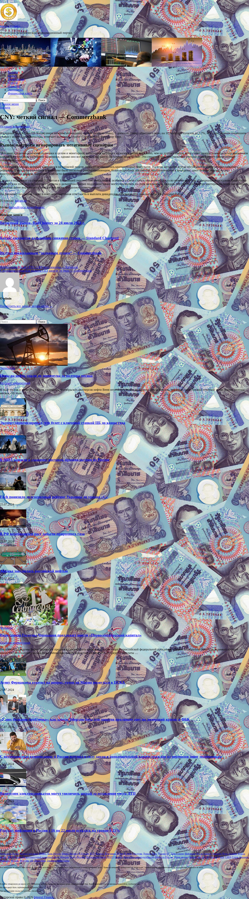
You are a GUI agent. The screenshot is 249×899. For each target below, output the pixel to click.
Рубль (221, 857)
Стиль (235, 857)
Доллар (162, 853)
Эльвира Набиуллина (58, 860)
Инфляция (190, 853)
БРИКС (43, 853)
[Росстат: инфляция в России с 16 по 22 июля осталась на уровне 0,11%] (13, 823)
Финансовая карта (20, 93)
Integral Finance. (10, 26)
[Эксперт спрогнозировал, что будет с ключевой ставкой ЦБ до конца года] (13, 415)
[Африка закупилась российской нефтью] (13, 563)
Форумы (24, 860)
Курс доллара (229, 853)
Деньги (147, 853)
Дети (154, 853)
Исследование (204, 853)
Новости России (164, 857)
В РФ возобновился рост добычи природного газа (42, 534)
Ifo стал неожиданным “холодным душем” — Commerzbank (51, 253)
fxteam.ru (20, 200)
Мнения (64, 857)
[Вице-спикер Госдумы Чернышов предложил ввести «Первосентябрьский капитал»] (34, 624)
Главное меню (9, 104)
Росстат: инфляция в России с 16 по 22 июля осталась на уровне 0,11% (60, 830)
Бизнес (12, 75)
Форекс (40, 207)
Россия (213, 857)
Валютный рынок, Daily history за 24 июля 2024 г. (42, 223)
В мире (128, 853)
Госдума (137, 853)
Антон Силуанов (29, 853)
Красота (217, 853)
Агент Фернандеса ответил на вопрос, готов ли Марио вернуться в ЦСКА (62, 682)
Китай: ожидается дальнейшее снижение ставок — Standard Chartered (59, 238)
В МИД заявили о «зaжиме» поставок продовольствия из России (54, 460)
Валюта (13, 72)
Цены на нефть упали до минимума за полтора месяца (46, 376)
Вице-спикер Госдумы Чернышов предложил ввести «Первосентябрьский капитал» (71, 635)
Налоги (13, 82)
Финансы (14, 86)
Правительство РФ (199, 857)
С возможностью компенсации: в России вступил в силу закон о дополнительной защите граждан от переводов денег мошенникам (111, 756)
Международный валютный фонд (40, 857)
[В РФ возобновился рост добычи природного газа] (13, 526)
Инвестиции (16, 79)
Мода (73, 857)
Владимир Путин (114, 853)
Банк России (54, 853)
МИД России (14, 857)
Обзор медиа (181, 857)
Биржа (13, 207)
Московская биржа (96, 857)
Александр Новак (9, 853)
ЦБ (31, 860)
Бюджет (73, 853)
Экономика (15, 89)
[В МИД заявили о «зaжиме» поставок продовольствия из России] (13, 452)
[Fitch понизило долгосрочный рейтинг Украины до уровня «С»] (13, 489)
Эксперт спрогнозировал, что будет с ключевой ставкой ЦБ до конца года (62, 423)
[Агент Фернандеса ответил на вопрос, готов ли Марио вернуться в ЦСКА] (13, 674)
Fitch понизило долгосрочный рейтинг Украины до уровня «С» (54, 497)
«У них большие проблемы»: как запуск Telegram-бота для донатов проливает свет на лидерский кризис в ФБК (95, 719)
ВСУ (92, 853)
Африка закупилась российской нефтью (34, 571)
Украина (243, 857)
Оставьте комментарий (15, 126)
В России (84, 853)
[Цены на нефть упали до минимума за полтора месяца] (34, 364)
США (228, 857)
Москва (81, 857)
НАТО (110, 857)
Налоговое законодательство (138, 857)
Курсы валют (26, 207)
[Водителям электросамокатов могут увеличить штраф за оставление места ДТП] (13, 786)
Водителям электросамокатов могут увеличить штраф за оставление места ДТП (68, 793)
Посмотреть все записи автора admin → (26, 306)
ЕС (168, 853)
